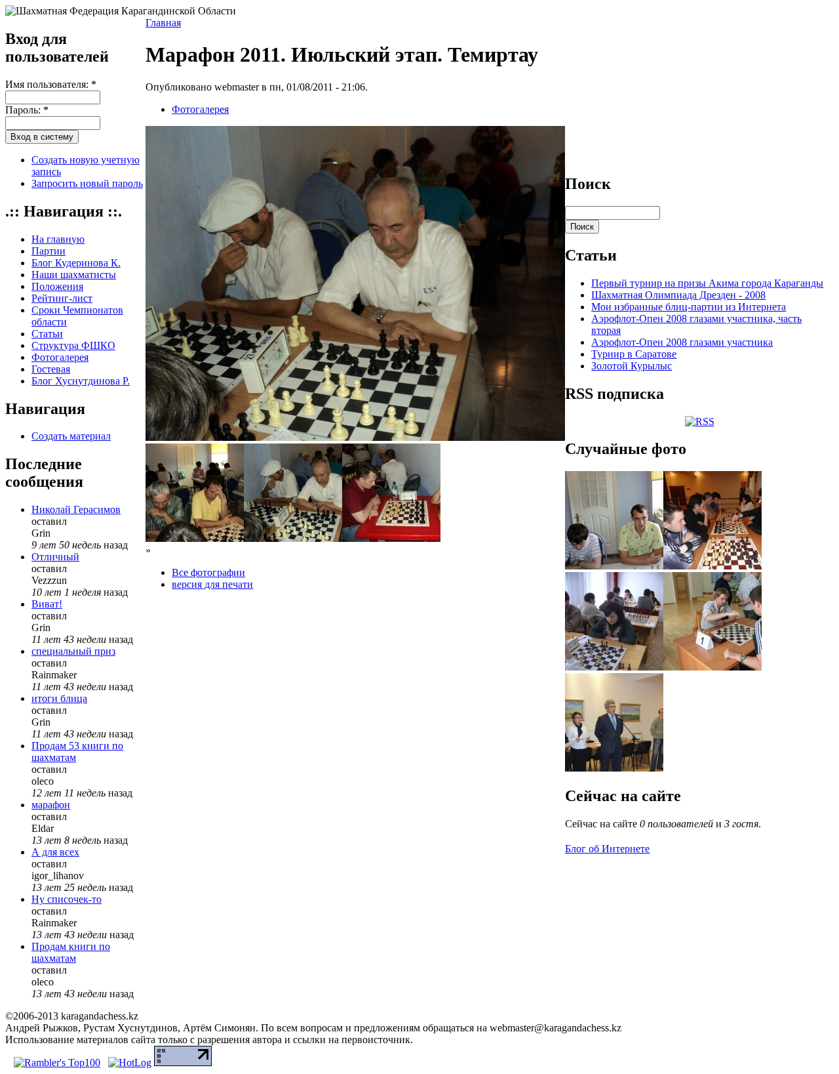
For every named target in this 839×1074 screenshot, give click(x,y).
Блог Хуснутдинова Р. (80, 380)
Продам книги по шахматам (70, 952)
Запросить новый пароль (87, 183)
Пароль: (27, 109)
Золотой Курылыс (631, 365)
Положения (57, 286)
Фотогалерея (59, 357)
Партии (48, 251)
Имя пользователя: (50, 84)
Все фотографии (208, 572)
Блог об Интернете (607, 848)
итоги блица (59, 698)
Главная (163, 22)
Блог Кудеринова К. (76, 262)
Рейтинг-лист (61, 298)
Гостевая (50, 369)
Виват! (46, 603)
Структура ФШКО (73, 345)
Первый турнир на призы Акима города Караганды (707, 283)
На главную (58, 239)
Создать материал (71, 436)
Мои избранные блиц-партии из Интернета (688, 306)
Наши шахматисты (73, 274)
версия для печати (212, 584)
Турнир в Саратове (633, 354)
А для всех (55, 851)
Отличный (55, 556)
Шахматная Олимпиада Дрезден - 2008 (678, 294)
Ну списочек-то (66, 899)
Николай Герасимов (76, 509)
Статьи (47, 333)
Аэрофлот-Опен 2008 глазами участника (682, 342)
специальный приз (73, 651)
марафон (50, 804)
